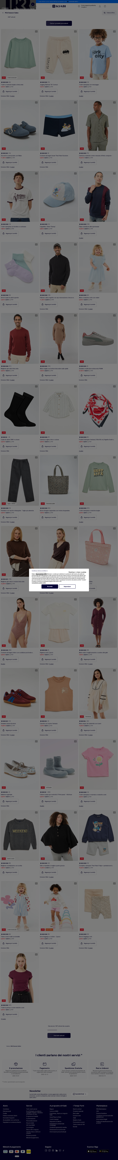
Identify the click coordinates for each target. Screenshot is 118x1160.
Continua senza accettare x (40, 571)
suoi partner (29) (41, 574)
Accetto (50, 586)
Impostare (67, 586)
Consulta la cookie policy (39, 583)
